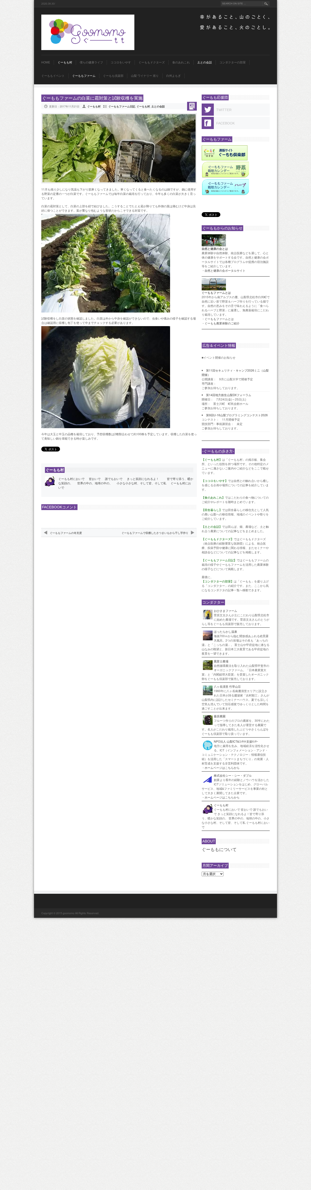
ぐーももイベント (53, 76)
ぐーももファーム (83, 76)
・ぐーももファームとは (218, 319)
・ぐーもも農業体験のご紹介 (221, 323)
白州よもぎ (173, 76)
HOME (45, 62)
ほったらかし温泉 (225, 631)
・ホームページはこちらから (221, 767)
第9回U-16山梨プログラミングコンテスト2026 (237, 415)
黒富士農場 (221, 661)
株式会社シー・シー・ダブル (233, 775)
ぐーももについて (219, 849)
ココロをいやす (121, 62)
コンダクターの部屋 (232, 62)
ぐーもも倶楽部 (113, 76)
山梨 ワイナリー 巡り (145, 76)
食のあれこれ (181, 62)
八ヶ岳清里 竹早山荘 (227, 686)
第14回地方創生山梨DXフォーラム (228, 395)
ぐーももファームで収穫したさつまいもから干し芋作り (154, 533)
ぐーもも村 (65, 62)
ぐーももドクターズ (151, 62)
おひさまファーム (225, 610)
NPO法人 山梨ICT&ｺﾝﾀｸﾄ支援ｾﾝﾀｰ (236, 741)
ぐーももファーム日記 (121, 106)
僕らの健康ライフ (91, 62)
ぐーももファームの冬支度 (66, 533)
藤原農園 (219, 716)
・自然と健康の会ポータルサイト (223, 270)
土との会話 (204, 62)
